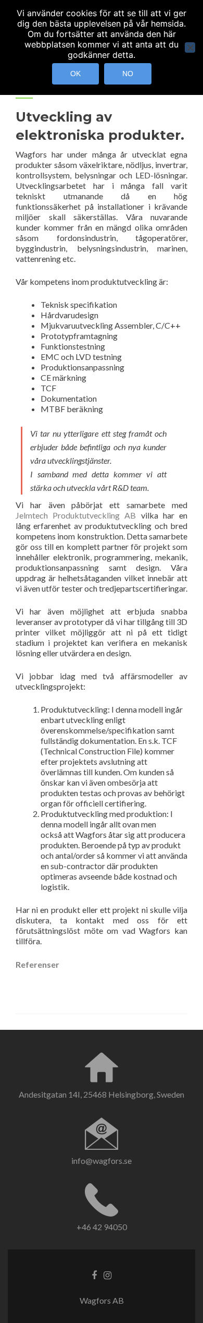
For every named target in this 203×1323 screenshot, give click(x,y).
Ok (75, 73)
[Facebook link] (94, 1274)
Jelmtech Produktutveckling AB (76, 515)
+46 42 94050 (102, 1227)
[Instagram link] (107, 1274)
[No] (190, 47)
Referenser (37, 964)
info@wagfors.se (101, 1160)
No (127, 73)
